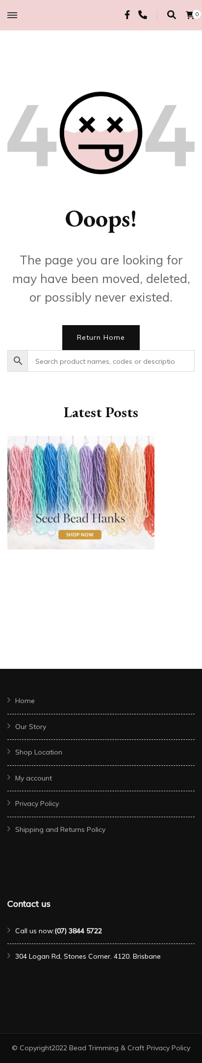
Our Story (30, 726)
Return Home (101, 337)
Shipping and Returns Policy (60, 829)
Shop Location (38, 752)
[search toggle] (171, 15)
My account (33, 778)
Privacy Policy (37, 803)
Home (25, 700)
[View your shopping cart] (190, 15)
